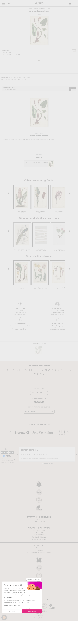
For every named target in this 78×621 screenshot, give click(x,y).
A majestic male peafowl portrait (22, 250)
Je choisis (12, 611)
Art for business (39, 521)
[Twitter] (43, 403)
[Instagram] (37, 403)
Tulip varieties (40, 287)
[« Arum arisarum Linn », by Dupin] (38, 350)
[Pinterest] (40, 403)
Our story (39, 519)
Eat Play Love (41, 250)
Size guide (39, 532)
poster (13, 139)
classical (22, 139)
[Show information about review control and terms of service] (14, 459)
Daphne (60, 250)
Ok (52, 412)
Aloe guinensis (22, 212)
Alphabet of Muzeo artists (39, 366)
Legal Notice (39, 613)
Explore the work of (36, 163)
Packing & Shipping (39, 537)
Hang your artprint (39, 539)
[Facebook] (34, 403)
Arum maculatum (40, 212)
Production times (39, 535)
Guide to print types (39, 530)
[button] (4, 617)
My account (39, 550)
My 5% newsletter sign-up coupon (39, 552)
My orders (39, 548)
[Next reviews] (76, 454)
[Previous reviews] (17, 454)
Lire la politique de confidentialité (12, 605)
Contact (40, 615)
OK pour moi (32, 611)
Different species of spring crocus (58, 287)
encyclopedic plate (46, 139)
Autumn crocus (58, 212)
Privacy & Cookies (40, 618)
